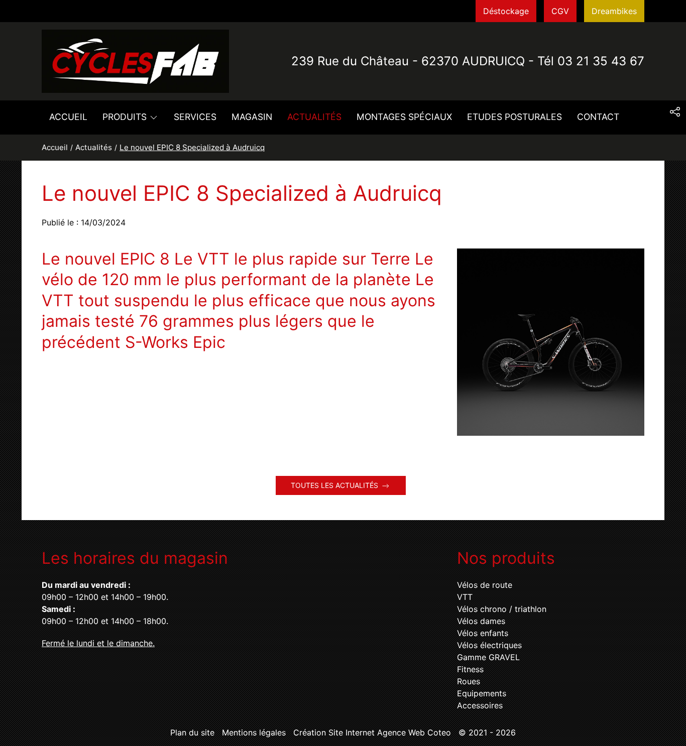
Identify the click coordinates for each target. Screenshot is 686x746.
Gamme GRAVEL (488, 657)
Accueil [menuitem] (68, 116)
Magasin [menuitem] (252, 116)
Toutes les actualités (334, 485)
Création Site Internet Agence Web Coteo (372, 732)
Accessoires (480, 705)
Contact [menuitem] (598, 116)
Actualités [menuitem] (314, 116)
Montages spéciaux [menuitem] (404, 116)
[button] (674, 111)
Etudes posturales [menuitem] (514, 116)
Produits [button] (124, 116)
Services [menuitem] (195, 116)
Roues (468, 681)
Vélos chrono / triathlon (501, 609)
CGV (560, 11)
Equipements (481, 693)
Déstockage (506, 11)
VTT (465, 597)
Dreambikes (614, 11)
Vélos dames (481, 621)
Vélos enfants (482, 633)
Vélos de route (484, 585)
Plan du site (192, 732)
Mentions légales (254, 732)
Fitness (470, 669)
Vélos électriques (489, 645)
